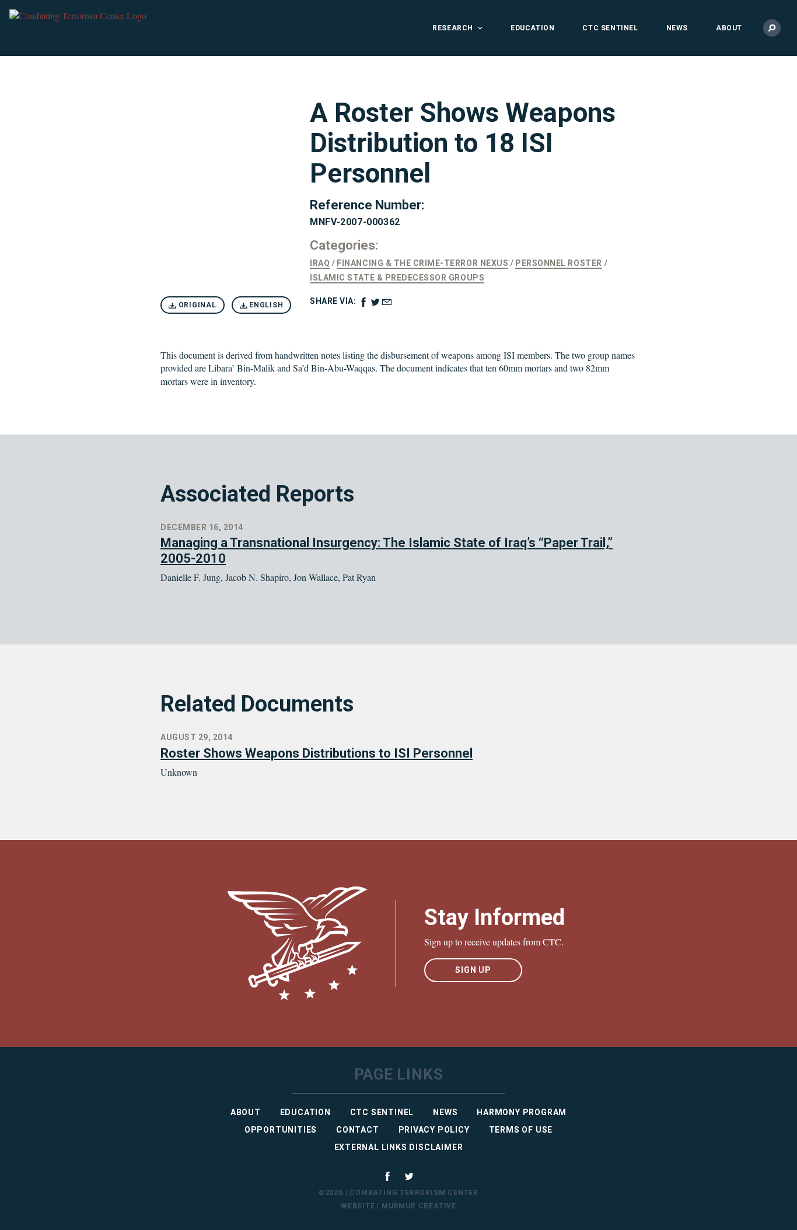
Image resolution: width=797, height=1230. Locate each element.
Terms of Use (521, 1129)
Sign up (473, 970)
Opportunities (280, 1129)
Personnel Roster (558, 263)
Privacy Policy (434, 1129)
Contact (357, 1129)
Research (452, 28)
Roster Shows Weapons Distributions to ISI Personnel (316, 753)
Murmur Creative (419, 1206)
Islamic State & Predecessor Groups (397, 277)
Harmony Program (522, 1112)
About (729, 28)
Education (532, 28)
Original (196, 305)
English (265, 305)
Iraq (320, 263)
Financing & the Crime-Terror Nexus (422, 263)
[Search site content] (772, 28)
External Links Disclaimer (398, 1147)
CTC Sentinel (610, 28)
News (677, 28)
